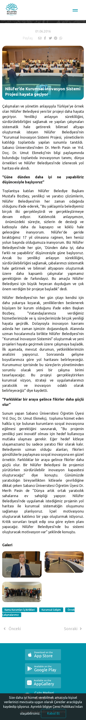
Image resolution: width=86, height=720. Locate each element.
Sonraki (71, 629)
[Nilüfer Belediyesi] (12, 10)
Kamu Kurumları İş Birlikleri (20, 609)
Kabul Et (53, 713)
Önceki (14, 629)
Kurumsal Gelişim (51, 609)
